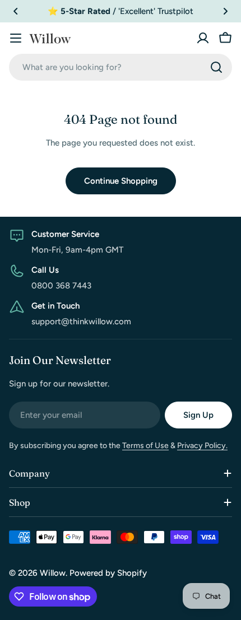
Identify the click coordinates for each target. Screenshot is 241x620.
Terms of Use (145, 445)
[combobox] (120, 67)
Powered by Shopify (108, 573)
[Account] (203, 38)
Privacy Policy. (202, 445)
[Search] (216, 67)
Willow (53, 573)
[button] (15, 11)
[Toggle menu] (15, 38)
